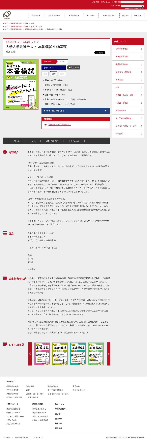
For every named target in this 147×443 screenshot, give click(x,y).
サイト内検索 (116, 5)
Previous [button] (30, 353)
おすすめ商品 (74, 141)
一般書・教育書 (122, 103)
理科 (26, 23)
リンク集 (36, 437)
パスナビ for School (40, 420)
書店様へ (58, 414)
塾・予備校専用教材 (123, 118)
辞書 (117, 87)
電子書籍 (119, 134)
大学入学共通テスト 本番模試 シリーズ (22, 42)
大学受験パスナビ (39, 409)
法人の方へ (59, 404)
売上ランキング (79, 390)
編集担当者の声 (52, 141)
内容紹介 (17, 141)
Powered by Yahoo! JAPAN (134, 8)
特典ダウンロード (13, 413)
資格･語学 (119, 80)
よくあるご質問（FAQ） (15, 416)
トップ (5, 23)
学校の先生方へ (61, 409)
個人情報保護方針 (22, 437)
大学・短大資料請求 (40, 416)
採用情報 (58, 428)
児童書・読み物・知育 (124, 95)
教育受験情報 (37, 404)
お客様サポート (12, 404)
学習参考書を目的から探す (34, 29)
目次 (33, 141)
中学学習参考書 (122, 57)
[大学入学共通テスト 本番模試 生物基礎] (20, 61)
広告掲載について (13, 424)
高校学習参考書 (16, 23)
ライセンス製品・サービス (126, 126)
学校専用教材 (121, 110)
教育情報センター (39, 413)
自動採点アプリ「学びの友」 (60, 125)
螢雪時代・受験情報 (123, 72)
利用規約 (7, 437)
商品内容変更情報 (13, 409)
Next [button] (108, 353)
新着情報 (95, 2)
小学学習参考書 (122, 49)
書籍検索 (117, 2)
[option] (42, 353)
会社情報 (58, 419)
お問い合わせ (105, 2)
